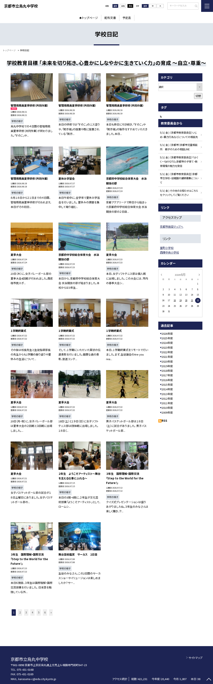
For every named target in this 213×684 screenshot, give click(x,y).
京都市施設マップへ (171, 227)
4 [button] (32, 612)
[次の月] (199, 274)
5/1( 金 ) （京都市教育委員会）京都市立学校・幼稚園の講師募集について (179, 178)
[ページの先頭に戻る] (208, 679)
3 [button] (26, 612)
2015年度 (167, 385)
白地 (123, 6)
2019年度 (167, 366)
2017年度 (167, 375)
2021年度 (167, 357)
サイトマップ (195, 658)
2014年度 (167, 389)
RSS (164, 421)
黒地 (130, 6)
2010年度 (167, 408)
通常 (115, 6)
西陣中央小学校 (169, 252)
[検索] (194, 6)
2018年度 (167, 371)
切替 (198, 96)
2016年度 (167, 380)
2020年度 (167, 361)
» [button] (51, 612)
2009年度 (167, 412)
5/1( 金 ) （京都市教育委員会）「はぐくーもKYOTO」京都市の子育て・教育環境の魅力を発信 (179, 161)
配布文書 (110, 18)
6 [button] (45, 612)
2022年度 (167, 352)
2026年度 (167, 334)
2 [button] (20, 612)
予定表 (126, 18)
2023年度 (167, 347)
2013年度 (167, 394)
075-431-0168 (25, 670)
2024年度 (167, 343)
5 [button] (38, 612)
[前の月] (161, 274)
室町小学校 (166, 248)
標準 (145, 6)
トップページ (90, 18)
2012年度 (167, 398)
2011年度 (167, 403)
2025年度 (167, 338)
